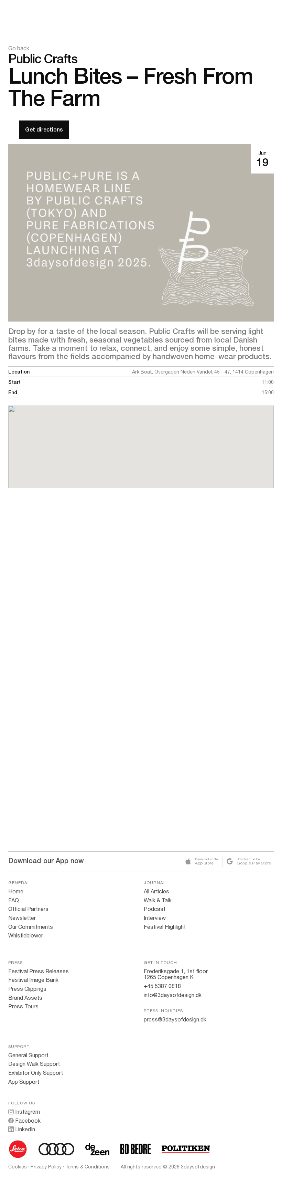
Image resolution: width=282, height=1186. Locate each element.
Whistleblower (25, 935)
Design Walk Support (34, 1064)
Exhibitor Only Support (35, 1073)
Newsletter (22, 918)
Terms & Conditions (87, 1166)
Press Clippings (27, 989)
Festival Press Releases (38, 971)
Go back (18, 48)
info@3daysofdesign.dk (173, 995)
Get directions (44, 129)
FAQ (13, 900)
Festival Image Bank (33, 980)
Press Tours (23, 1006)
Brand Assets (25, 998)
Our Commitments (30, 927)
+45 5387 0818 (162, 986)
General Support (28, 1055)
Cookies (17, 1166)
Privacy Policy (46, 1166)
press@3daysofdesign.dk (175, 1019)
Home (15, 891)
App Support (23, 1082)
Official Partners (28, 909)
